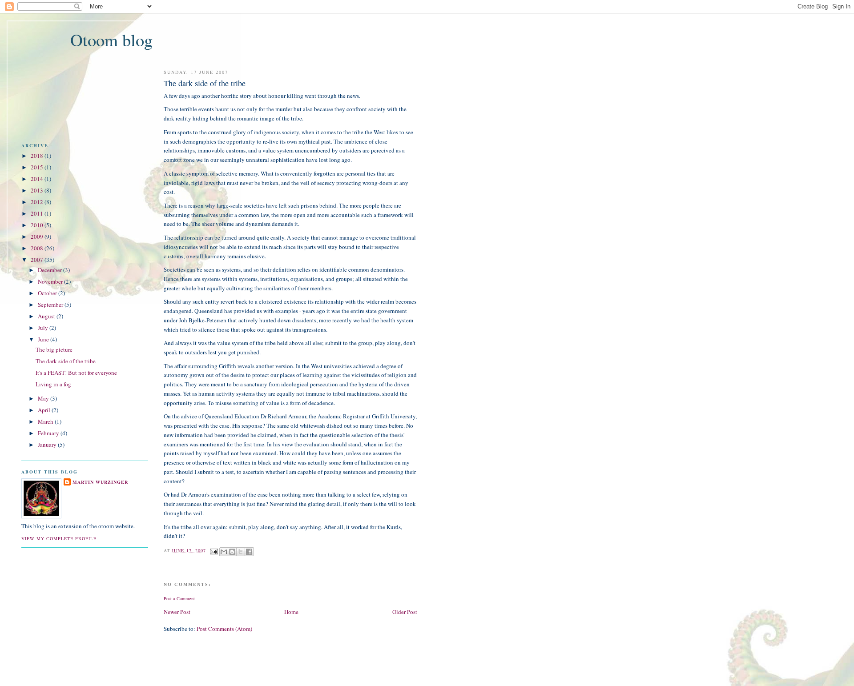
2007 (37, 260)
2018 (37, 156)
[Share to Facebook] (249, 551)
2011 (37, 213)
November (50, 281)
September (50, 305)
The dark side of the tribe (66, 361)
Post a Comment (179, 598)
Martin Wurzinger (100, 482)
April (44, 410)
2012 (37, 202)
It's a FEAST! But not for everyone (76, 373)
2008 (37, 248)
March (45, 421)
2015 (37, 167)
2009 (37, 237)
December (50, 270)
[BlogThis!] (232, 551)
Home (291, 612)
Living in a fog (53, 384)
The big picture (54, 349)
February (48, 433)
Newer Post (177, 612)
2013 (37, 190)
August (46, 316)
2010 (37, 225)
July (43, 328)
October (47, 293)
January (47, 445)
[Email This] (223, 551)
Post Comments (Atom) (224, 629)
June (43, 339)
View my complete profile (59, 538)
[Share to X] (240, 551)
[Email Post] (214, 550)
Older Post (404, 612)
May (43, 398)
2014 (37, 179)
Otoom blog (111, 39)
